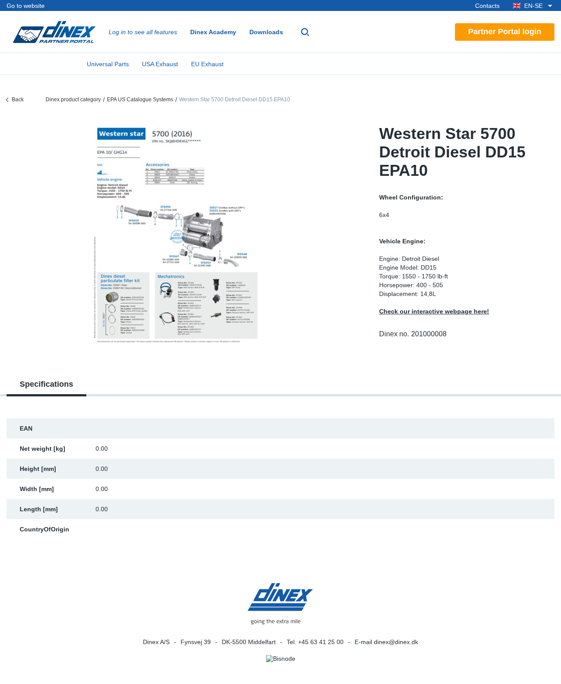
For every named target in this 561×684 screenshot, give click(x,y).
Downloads (266, 32)
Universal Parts (108, 64)
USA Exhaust (160, 64)
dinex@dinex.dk (396, 641)
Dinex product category (73, 99)
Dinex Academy (213, 32)
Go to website (26, 5)
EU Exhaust (207, 64)
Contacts (487, 5)
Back (18, 99)
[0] (178, 234)
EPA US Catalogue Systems (140, 99)
